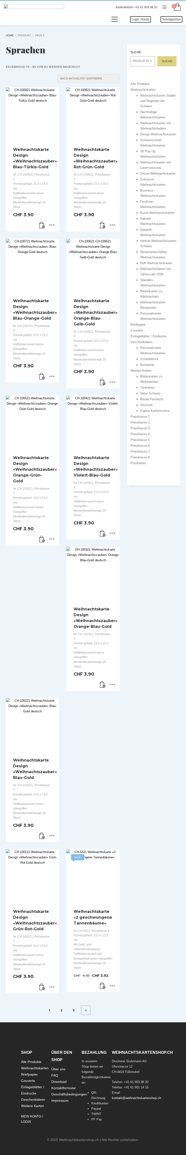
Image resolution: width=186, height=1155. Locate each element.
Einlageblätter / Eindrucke (149, 336)
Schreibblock (149, 359)
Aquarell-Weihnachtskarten (152, 232)
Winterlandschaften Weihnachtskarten (153, 254)
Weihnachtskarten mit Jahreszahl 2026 (155, 271)
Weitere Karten (141, 370)
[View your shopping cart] (176, 7)
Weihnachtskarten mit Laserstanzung (155, 165)
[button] (103, 986)
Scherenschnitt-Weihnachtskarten (152, 142)
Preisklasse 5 (140, 440)
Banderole (147, 365)
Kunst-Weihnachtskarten (157, 213)
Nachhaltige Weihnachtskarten (152, 114)
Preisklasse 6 (140, 445)
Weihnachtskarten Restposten (152, 304)
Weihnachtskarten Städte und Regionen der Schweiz (158, 101)
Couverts (137, 330)
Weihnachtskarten (143, 90)
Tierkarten (147, 387)
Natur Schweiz (150, 393)
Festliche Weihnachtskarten (152, 204)
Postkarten (138, 463)
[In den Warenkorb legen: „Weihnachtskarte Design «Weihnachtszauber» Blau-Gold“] (42, 836)
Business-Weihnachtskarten (152, 193)
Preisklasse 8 (140, 457)
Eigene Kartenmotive (155, 411)
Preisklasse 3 (140, 428)
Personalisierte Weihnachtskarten (152, 316)
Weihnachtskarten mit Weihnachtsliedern (155, 125)
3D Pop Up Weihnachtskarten (152, 153)
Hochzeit (146, 405)
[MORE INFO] (52, 225)
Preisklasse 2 (140, 422)
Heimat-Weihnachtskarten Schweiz (158, 243)
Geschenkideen (141, 342)
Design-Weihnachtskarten (158, 134)
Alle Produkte (140, 84)
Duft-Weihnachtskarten (156, 263)
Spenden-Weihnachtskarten (152, 282)
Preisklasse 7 (140, 451)
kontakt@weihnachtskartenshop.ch (136, 1098)
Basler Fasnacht (151, 399)
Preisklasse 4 (140, 434)
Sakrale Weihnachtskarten (152, 221)
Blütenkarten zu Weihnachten (151, 293)
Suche (136, 52)
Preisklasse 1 (140, 416)
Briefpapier (138, 324)
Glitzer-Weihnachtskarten (158, 173)
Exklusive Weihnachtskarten (152, 181)
